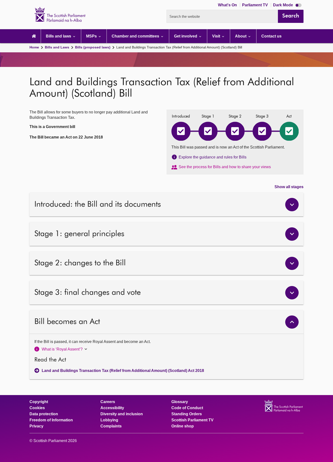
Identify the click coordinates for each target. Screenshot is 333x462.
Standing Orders (186, 414)
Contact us (271, 36)
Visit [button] (216, 36)
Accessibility (112, 408)
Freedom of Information (51, 420)
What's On (228, 5)
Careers (107, 402)
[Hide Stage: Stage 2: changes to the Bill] (292, 263)
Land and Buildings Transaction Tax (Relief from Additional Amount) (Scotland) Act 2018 (123, 371)
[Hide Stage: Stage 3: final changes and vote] (292, 292)
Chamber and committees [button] (136, 36)
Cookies (37, 408)
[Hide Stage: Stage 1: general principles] (292, 234)
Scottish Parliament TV (192, 420)
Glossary (179, 402)
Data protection (43, 414)
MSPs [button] (92, 36)
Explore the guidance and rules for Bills (212, 157)
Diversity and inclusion (121, 414)
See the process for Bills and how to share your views (225, 167)
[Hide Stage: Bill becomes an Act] (292, 322)
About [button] (241, 36)
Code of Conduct (187, 408)
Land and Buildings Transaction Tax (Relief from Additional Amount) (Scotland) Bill (179, 47)
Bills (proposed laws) (92, 47)
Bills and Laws (57, 47)
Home (34, 47)
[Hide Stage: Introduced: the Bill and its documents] (292, 204)
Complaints (111, 426)
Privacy (36, 426)
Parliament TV (255, 5)
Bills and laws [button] (59, 36)
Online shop (182, 426)
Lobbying (109, 420)
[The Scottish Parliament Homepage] (34, 36)
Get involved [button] (186, 36)
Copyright (38, 402)
